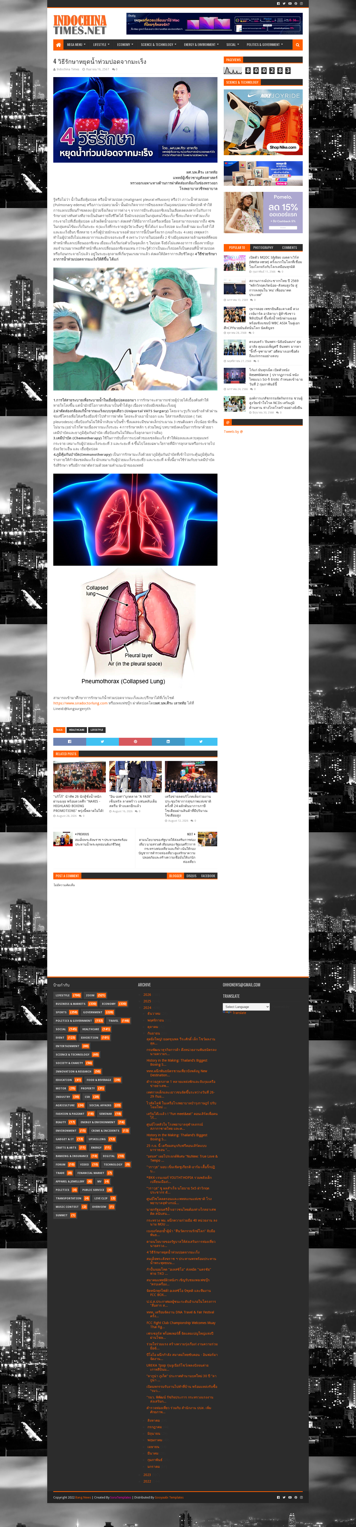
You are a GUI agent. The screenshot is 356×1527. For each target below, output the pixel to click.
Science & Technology (157, 44)
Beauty (61, 1122)
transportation (68, 1198)
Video (84, 1164)
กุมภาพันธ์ (155, 1460)
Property (88, 1088)
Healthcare (77, 730)
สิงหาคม (154, 1420)
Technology (113, 1164)
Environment (66, 1130)
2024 (147, 1008)
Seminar (105, 1113)
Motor (61, 1088)
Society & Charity (69, 1063)
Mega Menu (74, 44)
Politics (62, 1190)
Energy (96, 1147)
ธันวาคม (154, 1013)
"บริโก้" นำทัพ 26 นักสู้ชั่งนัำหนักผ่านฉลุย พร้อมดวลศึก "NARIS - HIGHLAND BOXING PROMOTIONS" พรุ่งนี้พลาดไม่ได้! (78, 804)
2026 (147, 995)
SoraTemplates (120, 1497)
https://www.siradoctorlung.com (80, 703)
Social (231, 44)
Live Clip (101, 1198)
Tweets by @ (233, 432)
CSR (87, 1097)
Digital (109, 1156)
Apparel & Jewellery (70, 1181)
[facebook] (278, 3)
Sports (61, 1012)
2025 (147, 1001)
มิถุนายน (154, 1433)
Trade (60, 1173)
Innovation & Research (73, 1071)
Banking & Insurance (72, 1156)
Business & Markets (70, 1004)
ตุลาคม (153, 1027)
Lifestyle (99, 44)
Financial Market (90, 1173)
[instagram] (301, 3)
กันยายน (154, 1033)
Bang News (83, 1497)
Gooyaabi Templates (169, 1497)
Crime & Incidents (105, 1130)
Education (64, 1080)
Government (92, 1012)
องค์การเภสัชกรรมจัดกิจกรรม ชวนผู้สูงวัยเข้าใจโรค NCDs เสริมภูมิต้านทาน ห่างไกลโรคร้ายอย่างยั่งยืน (275, 403)
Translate (239, 1013)
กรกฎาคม (155, 1427)
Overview (99, 1207)
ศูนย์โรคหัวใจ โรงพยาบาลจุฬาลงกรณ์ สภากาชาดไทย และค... (175, 1126)
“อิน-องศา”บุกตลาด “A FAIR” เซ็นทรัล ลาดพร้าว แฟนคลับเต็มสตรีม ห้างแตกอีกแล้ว (133, 801)
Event (60, 1037)
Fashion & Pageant (70, 1113)
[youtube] (290, 3)
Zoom (90, 995)
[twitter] (284, 3)
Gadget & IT (65, 1139)
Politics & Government (263, 44)
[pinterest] (296, 3)
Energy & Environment (200, 44)
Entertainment (67, 1046)
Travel (113, 1020)
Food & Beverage (99, 1080)
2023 (147, 1475)
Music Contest (67, 1207)
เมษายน (153, 1447)
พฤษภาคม (155, 1440)
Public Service (93, 1190)
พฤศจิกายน (156, 1020)
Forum (60, 1164)
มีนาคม (153, 1453)
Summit (62, 1215)
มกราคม (154, 1467)
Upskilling (97, 1139)
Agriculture (65, 1105)
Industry (63, 1097)
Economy (123, 44)
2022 (147, 1481)
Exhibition (89, 1037)
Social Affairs (100, 1105)
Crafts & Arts (66, 1147)
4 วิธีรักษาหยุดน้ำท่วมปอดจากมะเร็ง (173, 1252)
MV (99, 1181)
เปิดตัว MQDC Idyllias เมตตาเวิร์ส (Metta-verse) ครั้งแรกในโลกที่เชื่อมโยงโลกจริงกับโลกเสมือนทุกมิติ (275, 262)
